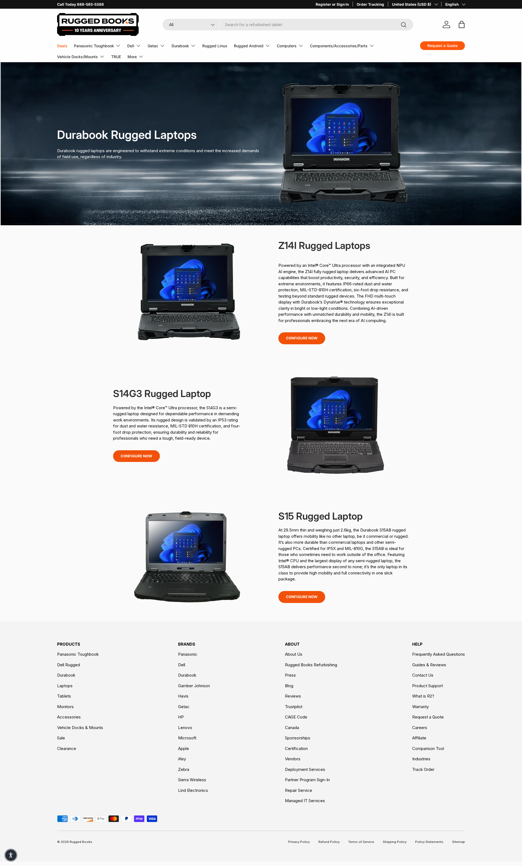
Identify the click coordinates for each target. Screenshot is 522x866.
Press (290, 675)
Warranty (420, 706)
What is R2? (423, 696)
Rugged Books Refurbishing (311, 664)
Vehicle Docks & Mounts (80, 727)
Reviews (293, 696)
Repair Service (298, 790)
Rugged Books (81, 842)
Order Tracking (370, 4)
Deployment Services (305, 769)
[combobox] (288, 24)
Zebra (183, 769)
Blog (289, 685)
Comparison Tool (428, 748)
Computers (287, 45)
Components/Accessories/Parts (339, 45)
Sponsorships (297, 737)
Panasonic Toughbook (94, 45)
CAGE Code (296, 717)
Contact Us (422, 675)
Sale (61, 737)
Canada (292, 727)
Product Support (427, 685)
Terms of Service (361, 842)
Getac (153, 45)
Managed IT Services (305, 800)
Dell (130, 45)
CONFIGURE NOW (302, 338)
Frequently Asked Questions (438, 654)
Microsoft (187, 737)
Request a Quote (428, 717)
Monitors (65, 706)
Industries (421, 758)
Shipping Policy (394, 842)
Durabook (180, 45)
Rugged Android (248, 45)
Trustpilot (293, 706)
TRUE (116, 56)
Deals (62, 45)
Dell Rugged (68, 664)
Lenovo (185, 727)
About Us (293, 654)
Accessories (69, 717)
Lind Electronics (193, 790)
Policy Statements (429, 842)
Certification (296, 748)
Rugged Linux (214, 45)
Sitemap (458, 842)
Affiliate (419, 737)
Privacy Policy (299, 842)
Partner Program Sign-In (307, 779)
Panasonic (187, 654)
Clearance (66, 748)
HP (181, 717)
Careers (419, 727)
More (132, 56)
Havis (183, 696)
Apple (183, 748)
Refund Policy (329, 842)
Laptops (65, 685)
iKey (182, 758)
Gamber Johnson (194, 685)
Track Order (423, 769)
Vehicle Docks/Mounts (77, 56)
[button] (10, 855)
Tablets (64, 696)
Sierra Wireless (192, 779)
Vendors (292, 758)
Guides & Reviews (429, 664)
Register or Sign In (332, 4)
